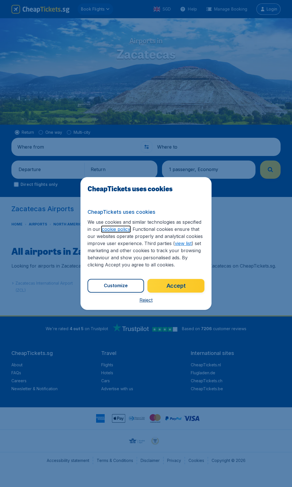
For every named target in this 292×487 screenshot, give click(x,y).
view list (183, 243)
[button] (146, 300)
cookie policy (116, 229)
